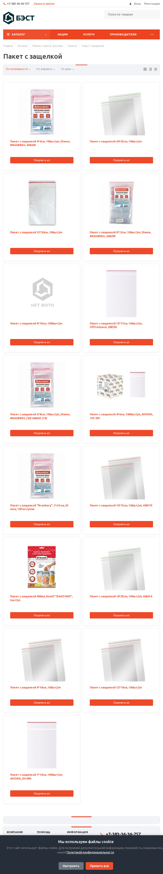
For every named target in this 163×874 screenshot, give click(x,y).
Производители (123, 34)
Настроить (71, 866)
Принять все (99, 866)
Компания (15, 832)
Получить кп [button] (42, 160)
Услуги (88, 34)
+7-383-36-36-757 (18, 3)
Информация (77, 832)
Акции (63, 34)
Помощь (44, 832)
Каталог (18, 34)
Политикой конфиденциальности (90, 852)
